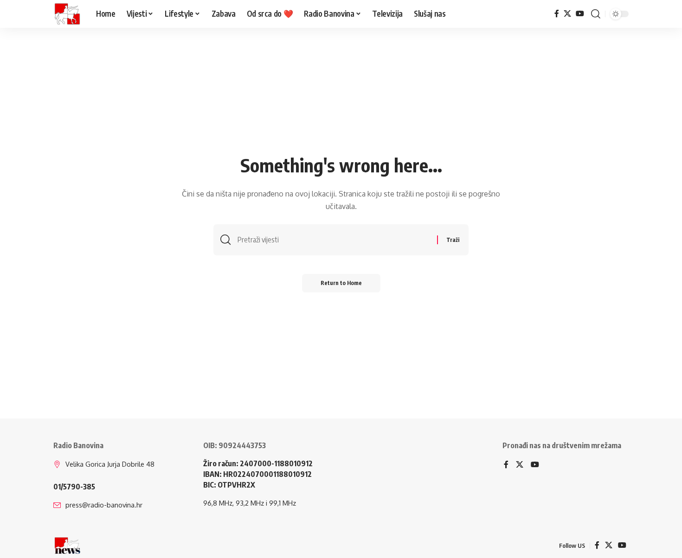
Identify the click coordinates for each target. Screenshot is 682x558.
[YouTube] (579, 13)
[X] (567, 13)
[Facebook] (556, 13)
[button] (595, 14)
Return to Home (341, 282)
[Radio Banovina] (67, 14)
